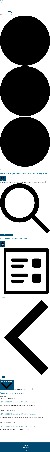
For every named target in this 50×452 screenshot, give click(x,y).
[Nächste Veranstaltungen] (3, 377)
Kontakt (26, 448)
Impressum (26, 445)
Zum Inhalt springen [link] (4, 0)
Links (26, 450)
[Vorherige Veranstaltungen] (26, 375)
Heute (1, 379)
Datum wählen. (17, 389)
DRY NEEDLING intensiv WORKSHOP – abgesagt (18, 402)
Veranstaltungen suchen (6, 234)
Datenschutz (26, 447)
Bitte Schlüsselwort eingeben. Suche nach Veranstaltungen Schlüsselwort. (17, 182)
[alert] (25, 168)
